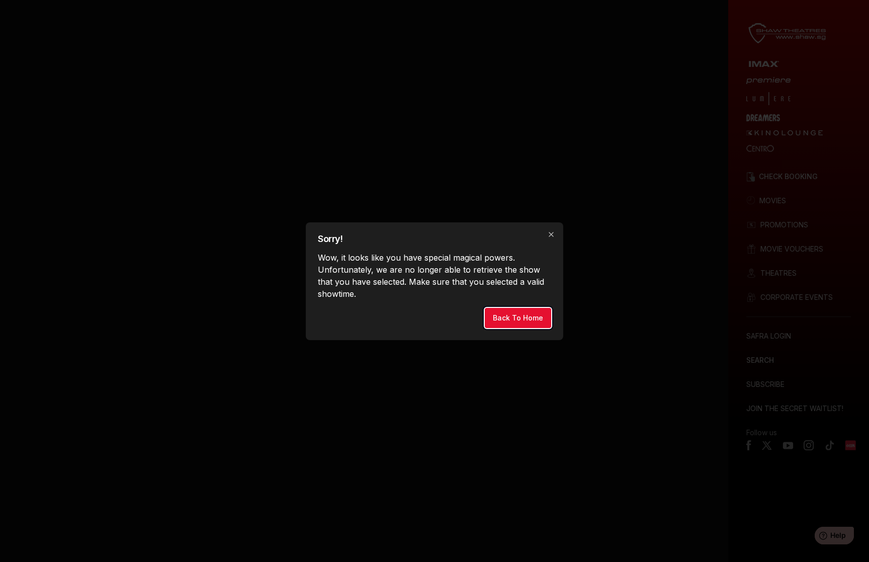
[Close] (551, 234)
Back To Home (518, 317)
